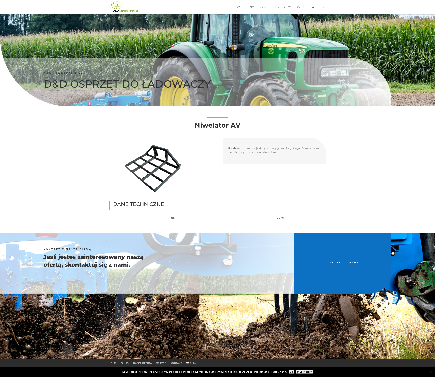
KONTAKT (176, 363)
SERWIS (161, 363)
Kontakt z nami (342, 262)
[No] (430, 372)
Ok (291, 371)
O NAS (125, 363)
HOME (112, 363)
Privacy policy (304, 371)
